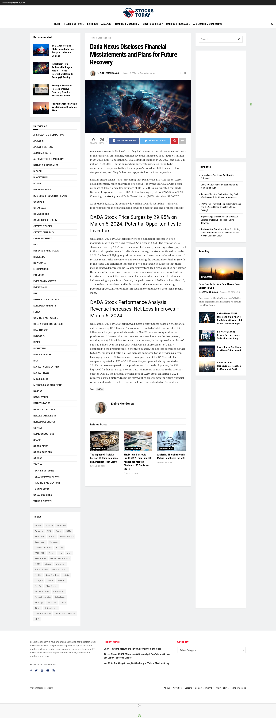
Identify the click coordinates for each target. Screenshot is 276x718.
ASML (68, 531)
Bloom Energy (67, 537)
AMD (49, 531)
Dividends (39, 257)
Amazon (39, 531)
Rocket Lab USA (43, 597)
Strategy (39, 603)
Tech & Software (74, 24)
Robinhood (58, 592)
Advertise (177, 688)
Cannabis (39, 202)
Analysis (106, 24)
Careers (188, 688)
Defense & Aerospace (46, 250)
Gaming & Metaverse (45, 318)
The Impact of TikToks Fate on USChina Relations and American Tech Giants (104, 458)
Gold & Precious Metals (48, 324)
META (37, 564)
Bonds (37, 183)
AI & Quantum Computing (207, 24)
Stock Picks (40, 446)
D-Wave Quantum (43, 548)
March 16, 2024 (98, 466)
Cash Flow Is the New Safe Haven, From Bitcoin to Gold (132, 648)
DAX (35, 244)
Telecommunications (46, 476)
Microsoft (60, 564)
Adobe (38, 526)
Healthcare (40, 330)
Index (36, 342)
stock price (113, 196)
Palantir (61, 581)
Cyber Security (42, 238)
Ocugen (39, 581)
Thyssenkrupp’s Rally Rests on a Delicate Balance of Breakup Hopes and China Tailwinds (219, 219)
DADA (100, 389)
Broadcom (40, 542)
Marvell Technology (60, 558)
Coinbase (54, 542)
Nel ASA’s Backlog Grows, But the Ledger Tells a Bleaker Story (228, 335)
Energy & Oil (40, 287)
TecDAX (37, 464)
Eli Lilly (59, 548)
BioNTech (40, 537)
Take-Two (51, 603)
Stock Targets (42, 452)
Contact (198, 688)
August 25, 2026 (228, 292)
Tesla (63, 603)
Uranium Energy (43, 613)
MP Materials (41, 570)
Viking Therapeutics (65, 613)
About (167, 688)
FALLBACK (40, 553)
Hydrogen (39, 336)
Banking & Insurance (178, 24)
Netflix (38, 575)
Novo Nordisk (52, 575)
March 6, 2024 (129, 73)
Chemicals (39, 208)
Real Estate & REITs (45, 415)
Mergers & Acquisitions (47, 385)
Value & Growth (43, 501)
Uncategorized (42, 495)
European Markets (44, 305)
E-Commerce (41, 269)
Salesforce (60, 597)
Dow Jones (39, 263)
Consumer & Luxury (45, 220)
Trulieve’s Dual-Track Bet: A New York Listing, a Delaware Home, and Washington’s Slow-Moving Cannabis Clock (221, 232)
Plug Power (51, 586)
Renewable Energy (44, 421)
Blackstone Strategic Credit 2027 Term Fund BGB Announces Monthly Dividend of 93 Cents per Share (138, 462)
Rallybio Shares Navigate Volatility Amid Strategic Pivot (64, 107)
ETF (35, 293)
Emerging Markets (44, 281)
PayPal (38, 586)
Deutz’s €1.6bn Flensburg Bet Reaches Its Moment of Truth (229, 366)
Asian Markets (42, 153)
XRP (37, 619)
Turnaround (41, 489)
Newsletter (40, 397)
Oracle (50, 581)
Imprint (208, 688)
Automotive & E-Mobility (48, 159)
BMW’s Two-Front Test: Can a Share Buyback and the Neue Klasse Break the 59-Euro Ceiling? (221, 207)
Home (57, 24)
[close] (139, 705)
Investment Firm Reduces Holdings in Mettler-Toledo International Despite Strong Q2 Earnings (62, 71)
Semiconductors (43, 434)
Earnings (92, 24)
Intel (69, 553)
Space (37, 440)
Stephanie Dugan (209, 292)
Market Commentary (46, 366)
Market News (41, 373)
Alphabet (61, 526)
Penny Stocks (41, 403)
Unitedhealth (51, 608)
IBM (60, 553)
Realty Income (42, 592)
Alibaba (49, 526)
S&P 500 (37, 428)
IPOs (36, 360)
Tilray (37, 608)
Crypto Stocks (42, 226)
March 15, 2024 (131, 473)
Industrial (40, 348)
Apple (58, 531)
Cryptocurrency (153, 24)
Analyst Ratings (43, 147)
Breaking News (104, 38)
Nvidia (66, 575)
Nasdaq (37, 391)
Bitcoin (37, 171)
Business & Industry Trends (50, 196)
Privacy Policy (221, 688)
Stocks (37, 458)
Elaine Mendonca (109, 73)
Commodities (41, 214)
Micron (48, 564)
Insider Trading (42, 354)
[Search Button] (239, 39)
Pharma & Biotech (44, 409)
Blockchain (40, 177)
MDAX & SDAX (40, 379)
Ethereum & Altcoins (46, 299)
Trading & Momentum (127, 24)
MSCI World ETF (60, 570)
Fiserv (52, 553)
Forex (36, 311)
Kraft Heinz (40, 558)
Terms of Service (238, 688)
